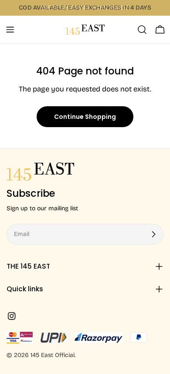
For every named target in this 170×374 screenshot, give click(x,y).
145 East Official (53, 355)
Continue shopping (85, 116)
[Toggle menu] (10, 29)
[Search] (142, 29)
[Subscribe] (153, 234)
